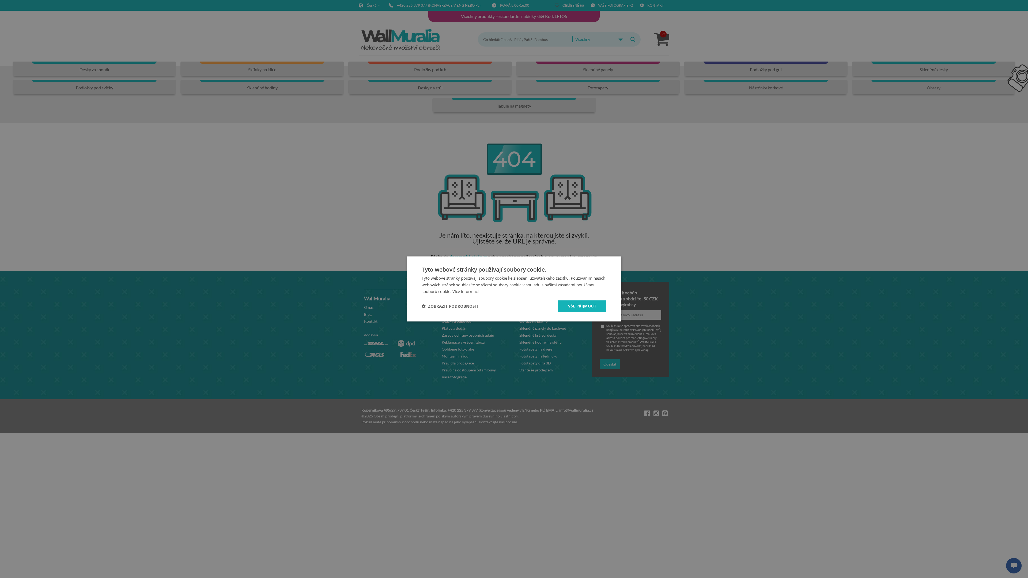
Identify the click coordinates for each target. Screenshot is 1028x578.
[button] (450, 306)
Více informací (465, 291)
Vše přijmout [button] (582, 306)
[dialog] (514, 288)
